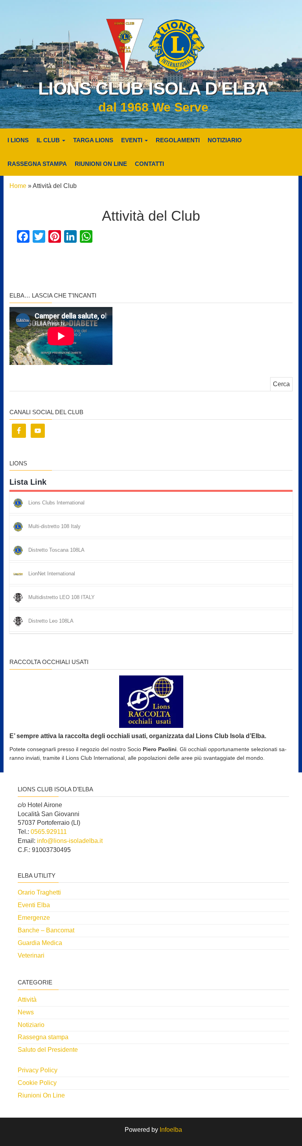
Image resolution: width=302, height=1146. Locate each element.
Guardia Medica (40, 942)
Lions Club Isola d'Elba (153, 88)
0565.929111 (49, 831)
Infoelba (171, 1129)
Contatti (149, 163)
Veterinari (31, 955)
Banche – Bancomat (46, 930)
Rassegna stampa (37, 163)
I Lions (18, 140)
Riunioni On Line (101, 163)
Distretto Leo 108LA (51, 621)
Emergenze (34, 917)
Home (17, 185)
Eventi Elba (34, 905)
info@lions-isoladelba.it (70, 840)
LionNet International (51, 574)
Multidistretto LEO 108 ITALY (61, 598)
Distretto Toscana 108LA (56, 550)
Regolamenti (178, 140)
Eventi (132, 140)
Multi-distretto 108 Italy (54, 527)
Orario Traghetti (39, 892)
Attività (27, 999)
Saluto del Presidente (48, 1049)
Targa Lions (93, 140)
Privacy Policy (37, 1070)
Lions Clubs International (56, 503)
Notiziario (225, 140)
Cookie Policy (37, 1082)
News (26, 1012)
